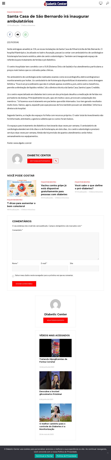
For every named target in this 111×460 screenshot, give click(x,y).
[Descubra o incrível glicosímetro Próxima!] (55, 380)
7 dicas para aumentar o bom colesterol (21, 205)
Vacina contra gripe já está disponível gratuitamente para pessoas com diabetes (54, 190)
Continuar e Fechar (44, 456)
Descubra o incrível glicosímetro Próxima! (50, 392)
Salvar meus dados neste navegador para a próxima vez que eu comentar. (44, 275)
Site (71, 263)
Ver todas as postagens (40, 161)
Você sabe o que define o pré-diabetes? (89, 187)
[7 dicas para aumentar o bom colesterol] (21, 188)
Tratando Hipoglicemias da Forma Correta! (53, 360)
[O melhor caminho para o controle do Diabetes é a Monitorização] (55, 413)
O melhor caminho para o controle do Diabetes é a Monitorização (52, 426)
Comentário (17, 230)
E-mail (44, 263)
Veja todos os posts (55, 320)
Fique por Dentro (14, 12)
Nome (15, 263)
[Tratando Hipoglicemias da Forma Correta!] (55, 348)
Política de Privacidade (66, 456)
